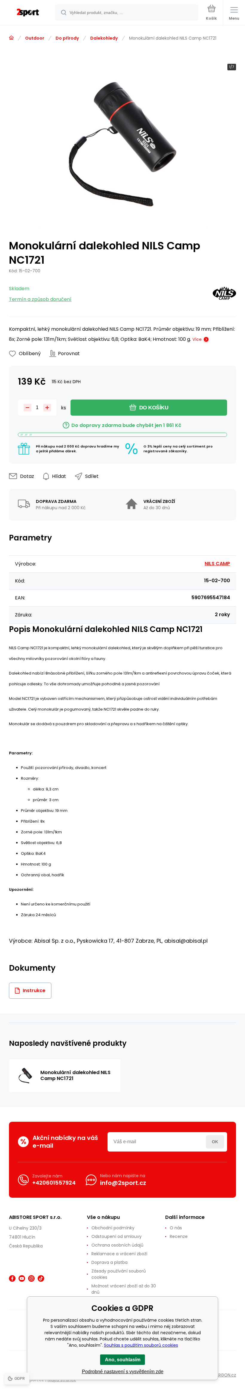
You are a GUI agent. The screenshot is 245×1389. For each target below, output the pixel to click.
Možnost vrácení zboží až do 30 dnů (123, 1289)
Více (197, 339)
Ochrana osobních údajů (117, 1245)
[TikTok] (41, 1278)
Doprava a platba (109, 1262)
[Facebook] (12, 1278)
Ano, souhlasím (122, 1359)
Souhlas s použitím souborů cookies (141, 1345)
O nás (176, 1228)
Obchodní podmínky (112, 1228)
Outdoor (34, 38)
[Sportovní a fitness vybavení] (11, 37)
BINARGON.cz (223, 1375)
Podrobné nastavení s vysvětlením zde (122, 1371)
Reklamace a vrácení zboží (119, 1254)
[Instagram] (31, 1278)
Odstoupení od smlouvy (116, 1236)
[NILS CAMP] (224, 294)
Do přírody (67, 38)
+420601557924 (54, 1182)
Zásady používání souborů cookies (118, 1274)
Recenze (179, 1236)
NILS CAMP (217, 563)
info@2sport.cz (123, 1183)
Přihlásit (215, 1142)
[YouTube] (22, 1278)
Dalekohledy (104, 38)
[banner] (28, 12)
